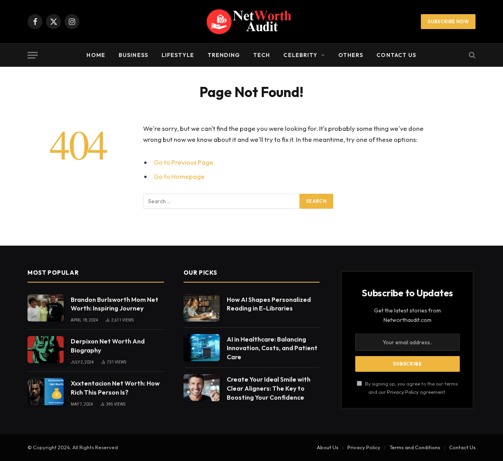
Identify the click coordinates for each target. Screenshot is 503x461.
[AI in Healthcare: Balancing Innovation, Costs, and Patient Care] (202, 347)
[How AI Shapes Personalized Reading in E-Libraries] (202, 307)
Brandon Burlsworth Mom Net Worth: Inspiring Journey (114, 304)
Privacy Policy (403, 392)
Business (133, 55)
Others (350, 55)
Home (95, 55)
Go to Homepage (179, 176)
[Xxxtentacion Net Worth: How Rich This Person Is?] (46, 391)
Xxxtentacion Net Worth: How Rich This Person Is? (115, 387)
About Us (327, 447)
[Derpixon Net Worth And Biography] (46, 349)
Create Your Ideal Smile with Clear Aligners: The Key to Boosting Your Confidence (268, 388)
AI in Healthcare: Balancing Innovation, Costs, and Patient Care (272, 348)
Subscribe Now (448, 21)
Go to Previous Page (183, 162)
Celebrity (300, 55)
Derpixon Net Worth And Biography (108, 345)
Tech (261, 55)
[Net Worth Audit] (251, 21)
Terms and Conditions (414, 447)
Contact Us (396, 55)
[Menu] (33, 55)
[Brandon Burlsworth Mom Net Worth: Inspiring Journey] (46, 307)
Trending (223, 55)
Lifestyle (178, 55)
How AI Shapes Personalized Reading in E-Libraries (269, 304)
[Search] (471, 55)
